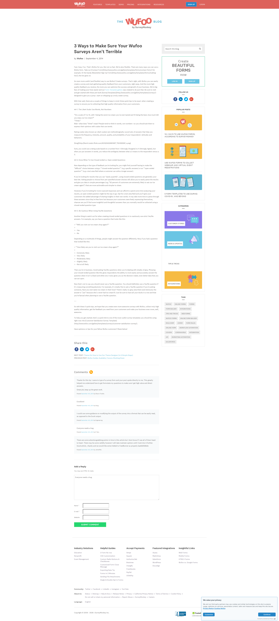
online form (171, 328)
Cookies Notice (219, 608)
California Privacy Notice (143, 594)
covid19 (169, 332)
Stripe (128, 553)
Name (76, 506)
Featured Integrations (164, 548)
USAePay (129, 575)
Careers (152, 597)
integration (194, 332)
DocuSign (156, 566)
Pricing (130, 4)
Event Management (81, 559)
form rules (190, 323)
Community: (79, 589)
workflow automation (188, 328)
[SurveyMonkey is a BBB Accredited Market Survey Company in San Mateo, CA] (180, 613)
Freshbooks (130, 569)
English (88, 602)
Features (97, 4)
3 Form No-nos (106, 553)
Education (78, 553)
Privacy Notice (208, 608)
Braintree (130, 562)
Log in (174, 81)
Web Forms (183, 553)
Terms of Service (162, 594)
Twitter (87, 589)
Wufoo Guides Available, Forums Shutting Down (106, 358)
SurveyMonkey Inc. (102, 613)
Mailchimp (170, 323)
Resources (159, 4)
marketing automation (181, 337)
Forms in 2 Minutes (107, 573)
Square (129, 556)
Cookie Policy (176, 594)
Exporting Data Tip (107, 570)
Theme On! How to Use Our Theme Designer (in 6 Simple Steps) (108, 355)
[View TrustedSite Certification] (198, 613)
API (167, 337)
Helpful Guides (107, 548)
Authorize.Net (131, 559)
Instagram (115, 589)
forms (191, 304)
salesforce (170, 342)
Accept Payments (135, 548)
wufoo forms (171, 318)
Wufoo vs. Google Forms (188, 562)
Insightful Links (187, 548)
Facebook (96, 589)
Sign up (192, 81)
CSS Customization (107, 556)
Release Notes (118, 594)
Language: (78, 602)
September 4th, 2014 (87, 394)
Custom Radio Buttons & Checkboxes (109, 560)
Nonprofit (78, 556)
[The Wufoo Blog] (139, 23)
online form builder (188, 318)
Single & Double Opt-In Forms (111, 580)
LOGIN (202, 4)
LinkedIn (106, 589)
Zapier (180, 323)
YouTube (125, 589)
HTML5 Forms (184, 559)
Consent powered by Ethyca (265, 618)
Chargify (129, 566)
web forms (186, 314)
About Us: (78, 594)
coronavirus (180, 332)
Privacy (129, 594)
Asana (155, 553)
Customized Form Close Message (109, 566)
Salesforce (157, 559)
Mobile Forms (184, 556)
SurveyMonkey (140, 597)
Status (87, 594)
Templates (110, 4)
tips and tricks (172, 314)
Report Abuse (127, 597)
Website (77, 517)
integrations (185, 309)
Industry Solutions (83, 548)
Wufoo (168, 304)
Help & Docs (106, 594)
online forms (180, 304)
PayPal (129, 572)
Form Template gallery (114, 90)
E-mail (77, 511)
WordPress (157, 562)
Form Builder (171, 309)
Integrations (143, 4)
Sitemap (95, 594)
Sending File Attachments (110, 577)
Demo (121, 4)
